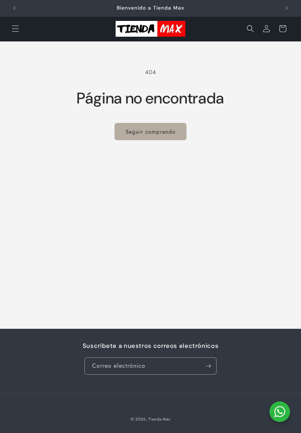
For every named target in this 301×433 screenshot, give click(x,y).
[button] (15, 29)
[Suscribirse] (208, 366)
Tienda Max (159, 419)
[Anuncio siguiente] (287, 8)
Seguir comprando (150, 132)
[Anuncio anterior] (14, 8)
